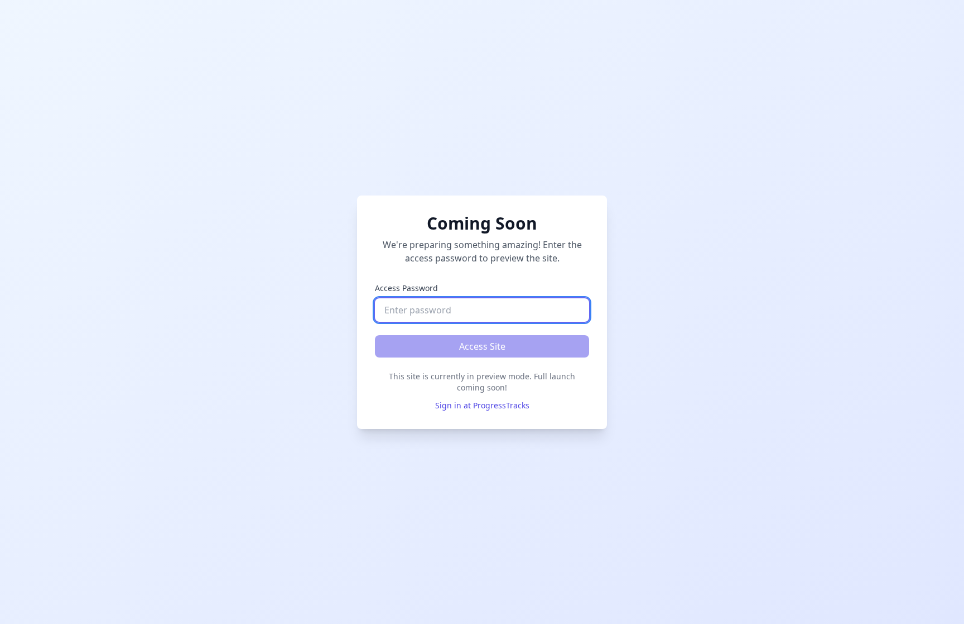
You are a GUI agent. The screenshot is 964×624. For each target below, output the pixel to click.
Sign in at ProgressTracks (482, 405)
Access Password (406, 288)
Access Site (482, 346)
